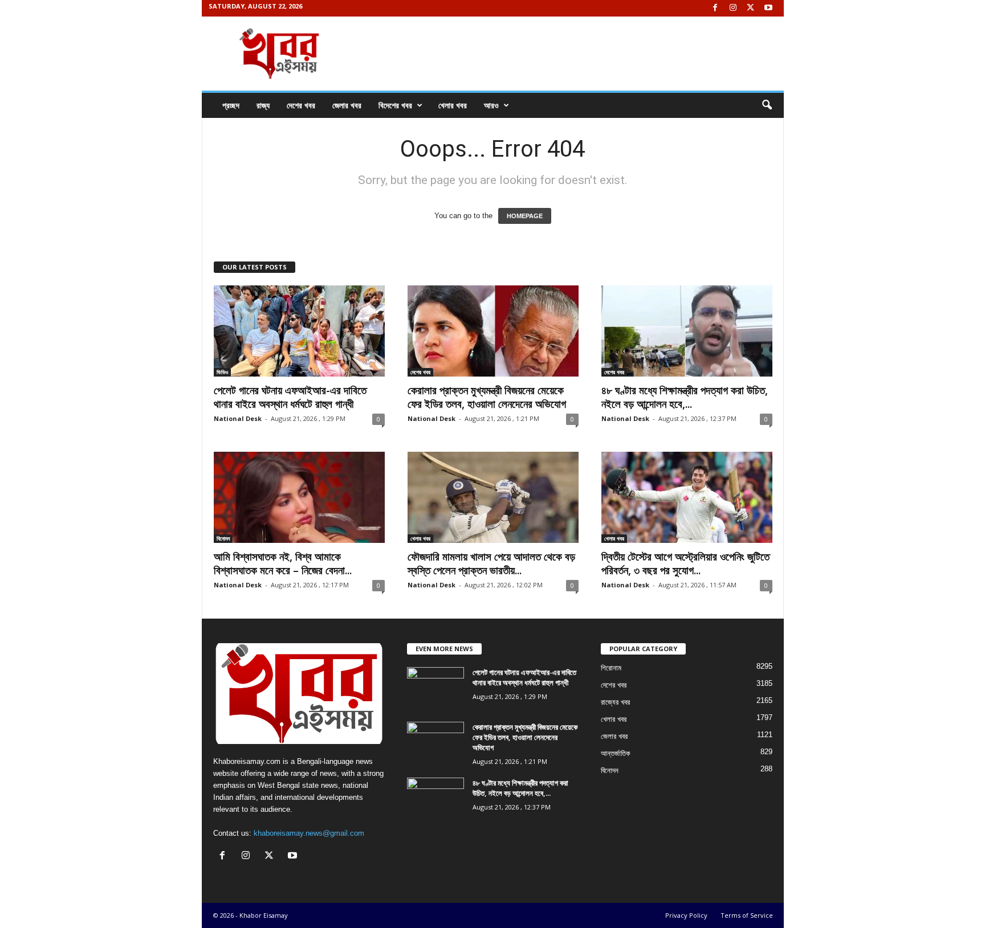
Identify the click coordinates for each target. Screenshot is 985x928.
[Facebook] (715, 8)
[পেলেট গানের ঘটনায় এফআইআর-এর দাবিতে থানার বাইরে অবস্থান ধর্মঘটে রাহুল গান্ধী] (299, 331)
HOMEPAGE (525, 215)
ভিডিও (222, 372)
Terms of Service (747, 915)
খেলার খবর (452, 105)
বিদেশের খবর (395, 105)
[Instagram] (733, 8)
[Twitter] (751, 8)
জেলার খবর (346, 105)
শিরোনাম (611, 668)
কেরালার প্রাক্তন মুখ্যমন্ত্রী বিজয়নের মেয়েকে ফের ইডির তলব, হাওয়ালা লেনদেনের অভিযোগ (487, 397)
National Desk (238, 418)
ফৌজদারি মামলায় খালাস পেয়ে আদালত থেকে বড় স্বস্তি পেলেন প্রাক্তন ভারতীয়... (491, 563)
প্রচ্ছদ (230, 105)
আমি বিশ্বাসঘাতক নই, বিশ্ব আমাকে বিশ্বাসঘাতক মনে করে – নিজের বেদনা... (283, 563)
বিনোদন (223, 538)
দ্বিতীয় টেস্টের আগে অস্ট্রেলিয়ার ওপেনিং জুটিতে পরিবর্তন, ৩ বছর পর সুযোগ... (685, 563)
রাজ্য (263, 105)
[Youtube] (768, 8)
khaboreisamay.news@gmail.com (309, 833)
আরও (491, 105)
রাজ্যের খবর (615, 702)
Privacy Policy (686, 915)
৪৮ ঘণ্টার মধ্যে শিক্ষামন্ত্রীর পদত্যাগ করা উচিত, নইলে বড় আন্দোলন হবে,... (684, 397)
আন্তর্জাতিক (615, 753)
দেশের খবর (301, 105)
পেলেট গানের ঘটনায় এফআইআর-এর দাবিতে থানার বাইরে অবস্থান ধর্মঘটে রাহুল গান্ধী (290, 397)
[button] (766, 105)
